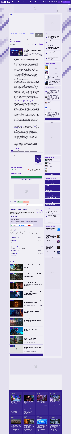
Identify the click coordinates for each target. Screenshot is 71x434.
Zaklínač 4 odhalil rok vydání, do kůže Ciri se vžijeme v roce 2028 (28, 430)
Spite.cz (47, 244)
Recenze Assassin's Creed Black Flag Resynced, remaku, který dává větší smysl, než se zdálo (33, 275)
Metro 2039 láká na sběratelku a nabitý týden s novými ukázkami (51, 236)
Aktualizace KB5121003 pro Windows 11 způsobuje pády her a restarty (50, 230)
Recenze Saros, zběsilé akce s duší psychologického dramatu (32, 301)
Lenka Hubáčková (27, 305)
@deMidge (14, 255)
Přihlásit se (67, 1)
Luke (14, 44)
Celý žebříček (52, 174)
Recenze (20, 39)
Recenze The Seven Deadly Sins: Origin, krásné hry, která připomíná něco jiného (32, 347)
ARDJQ (13, 230)
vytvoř (38, 221)
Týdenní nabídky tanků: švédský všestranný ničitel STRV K (16, 426)
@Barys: (13, 248)
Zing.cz (47, 238)
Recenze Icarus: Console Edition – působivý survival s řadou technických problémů (32, 338)
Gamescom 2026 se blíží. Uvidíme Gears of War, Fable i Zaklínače (15, 402)
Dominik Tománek (27, 297)
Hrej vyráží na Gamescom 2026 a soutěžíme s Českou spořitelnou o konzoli (32, 50)
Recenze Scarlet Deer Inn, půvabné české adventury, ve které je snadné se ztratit (33, 266)
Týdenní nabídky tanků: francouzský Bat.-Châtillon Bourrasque (16, 430)
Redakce (26, 55)
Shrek (20, 126)
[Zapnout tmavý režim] (62, 2)
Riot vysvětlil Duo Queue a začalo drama (54, 409)
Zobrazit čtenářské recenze (26, 179)
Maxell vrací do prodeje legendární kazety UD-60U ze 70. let (29, 408)
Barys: (13, 240)
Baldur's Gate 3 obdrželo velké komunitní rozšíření (41, 409)
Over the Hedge (15, 39)
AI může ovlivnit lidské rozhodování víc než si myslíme (28, 412)
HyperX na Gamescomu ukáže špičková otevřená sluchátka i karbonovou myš (28, 403)
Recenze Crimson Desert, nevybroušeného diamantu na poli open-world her (32, 320)
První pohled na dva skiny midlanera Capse (51, 252)
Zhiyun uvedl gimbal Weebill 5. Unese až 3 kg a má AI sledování (54, 430)
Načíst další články (26, 355)
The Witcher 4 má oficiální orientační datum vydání (49, 247)
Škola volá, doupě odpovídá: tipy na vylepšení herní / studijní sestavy (16, 411)
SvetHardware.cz (48, 233)
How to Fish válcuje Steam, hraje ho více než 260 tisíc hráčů (16, 407)
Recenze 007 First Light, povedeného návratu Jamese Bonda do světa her (33, 284)
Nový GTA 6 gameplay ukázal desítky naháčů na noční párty (51, 242)
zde (13, 213)
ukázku (21, 213)
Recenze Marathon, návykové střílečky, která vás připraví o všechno (31, 329)
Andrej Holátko (27, 324)
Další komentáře (52, 118)
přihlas (27, 221)
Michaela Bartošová (27, 351)
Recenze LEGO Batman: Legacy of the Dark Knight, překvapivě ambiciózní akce (32, 293)
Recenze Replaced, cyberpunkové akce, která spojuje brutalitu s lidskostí (32, 311)
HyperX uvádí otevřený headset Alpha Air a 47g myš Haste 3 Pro (41, 430)
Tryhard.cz (47, 253)
